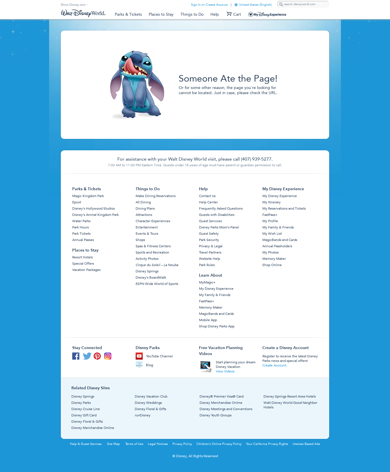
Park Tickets (81, 234)
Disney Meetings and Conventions (226, 409)
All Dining (143, 202)
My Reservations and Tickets (284, 208)
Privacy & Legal (210, 246)
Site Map (113, 444)
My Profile (270, 221)
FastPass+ (206, 301)
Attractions (144, 215)
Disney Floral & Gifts (87, 422)
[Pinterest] (99, 357)
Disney (142, 415)
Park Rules (207, 265)
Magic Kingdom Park (88, 196)
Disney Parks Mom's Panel (219, 227)
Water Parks (81, 221)
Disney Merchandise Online (92, 428)
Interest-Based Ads (306, 444)
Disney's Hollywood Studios (93, 208)
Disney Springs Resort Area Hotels (290, 396)
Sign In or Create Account (209, 5)
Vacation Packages (86, 270)
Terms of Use (134, 444)
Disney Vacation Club (151, 396)
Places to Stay (161, 14)
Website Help (209, 259)
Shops (140, 240)
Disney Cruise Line (85, 409)
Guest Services (210, 221)
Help (214, 14)
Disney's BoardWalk (151, 277)
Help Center (208, 202)
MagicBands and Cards (216, 314)
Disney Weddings (148, 403)
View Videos (225, 371)
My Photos (270, 252)
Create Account (274, 365)
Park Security (209, 240)
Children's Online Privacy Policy (219, 444)
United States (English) (253, 5)
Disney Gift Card (84, 415)
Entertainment (147, 227)
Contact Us (207, 196)
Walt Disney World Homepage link (83, 13)
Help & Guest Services (86, 444)
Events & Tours (147, 234)
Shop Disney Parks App (216, 326)
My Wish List (272, 234)
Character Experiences (153, 221)
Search (280, 4)
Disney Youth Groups (216, 415)
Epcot (76, 202)
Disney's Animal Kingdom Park (95, 215)
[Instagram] (109, 357)
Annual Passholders (277, 246)
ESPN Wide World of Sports (157, 284)
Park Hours (80, 227)
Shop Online (272, 265)
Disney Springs (147, 271)
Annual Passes (83, 240)
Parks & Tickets (128, 14)
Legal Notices (158, 444)
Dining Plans (145, 208)
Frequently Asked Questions (221, 208)
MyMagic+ (207, 282)
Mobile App (208, 320)
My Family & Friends (214, 295)
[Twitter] (88, 357)
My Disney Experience (269, 15)
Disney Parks (81, 403)
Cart (237, 14)
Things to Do (192, 14)
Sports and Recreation (152, 252)
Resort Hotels (82, 257)
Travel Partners (210, 252)
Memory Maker (210, 307)
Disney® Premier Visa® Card (222, 396)
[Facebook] (77, 357)
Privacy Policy (182, 444)
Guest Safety (209, 234)
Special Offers (83, 264)
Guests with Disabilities (216, 215)
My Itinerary (271, 202)
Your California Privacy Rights (267, 444)
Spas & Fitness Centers (153, 246)
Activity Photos (147, 259)
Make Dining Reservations (156, 196)
